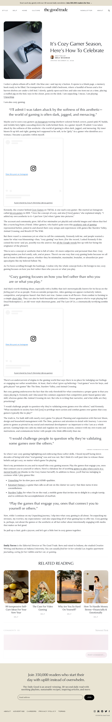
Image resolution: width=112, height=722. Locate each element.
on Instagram (41, 121)
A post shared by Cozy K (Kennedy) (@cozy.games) (33, 203)
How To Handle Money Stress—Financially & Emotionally (96, 609)
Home (24, 10)
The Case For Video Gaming (43, 608)
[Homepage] (56, 10)
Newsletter (86, 10)
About (100, 10)
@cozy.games (16, 213)
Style (5, 10)
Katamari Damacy (16, 485)
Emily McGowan (62, 57)
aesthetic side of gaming (84, 224)
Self (15, 10)
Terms (61, 711)
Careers (31, 711)
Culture (36, 10)
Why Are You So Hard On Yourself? (69, 608)
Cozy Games (38, 209)
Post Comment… (96, 655)
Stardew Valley (15, 492)
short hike (17, 298)
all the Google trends (67, 242)
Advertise (19, 711)
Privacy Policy (47, 711)
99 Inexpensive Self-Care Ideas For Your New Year (16, 609)
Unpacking (9, 97)
